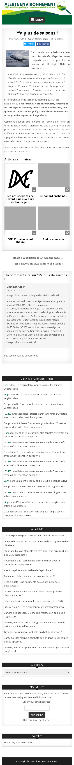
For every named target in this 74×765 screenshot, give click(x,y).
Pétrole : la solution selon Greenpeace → (37, 258)
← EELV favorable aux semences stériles (37, 263)
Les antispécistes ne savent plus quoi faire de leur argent (20, 199)
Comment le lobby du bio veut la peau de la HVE (42, 480)
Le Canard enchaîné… (54, 196)
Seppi (7, 404)
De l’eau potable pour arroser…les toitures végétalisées (34, 535)
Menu (39, 19)
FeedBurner (44, 720)
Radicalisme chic (53, 239)
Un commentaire (39, 39)
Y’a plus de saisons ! (37, 33)
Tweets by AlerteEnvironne (18, 742)
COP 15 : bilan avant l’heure (20, 240)
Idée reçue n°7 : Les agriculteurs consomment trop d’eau (34, 606)
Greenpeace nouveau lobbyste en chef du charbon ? (33, 632)
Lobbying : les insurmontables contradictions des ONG (33, 601)
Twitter (30, 43)
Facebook (44, 43)
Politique (58, 38)
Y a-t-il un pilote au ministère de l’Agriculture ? (40, 486)
